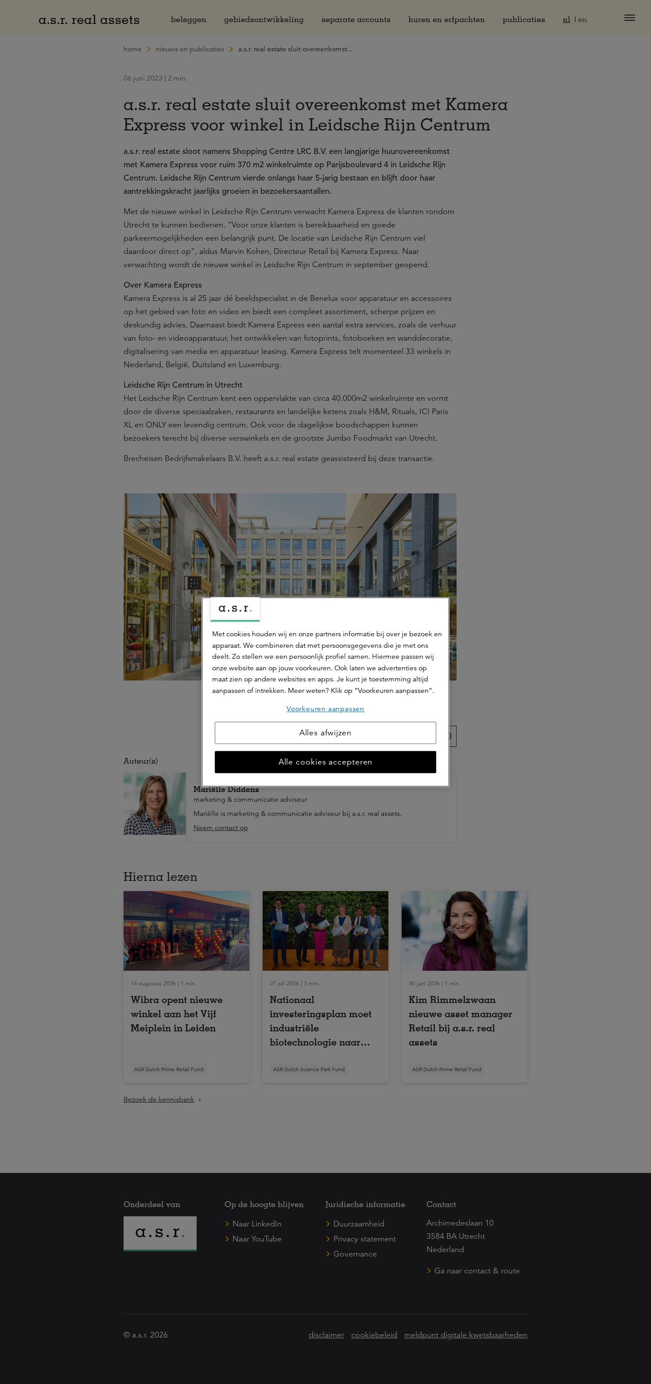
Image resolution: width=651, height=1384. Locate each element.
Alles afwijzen (325, 733)
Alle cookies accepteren (326, 762)
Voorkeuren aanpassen (325, 708)
